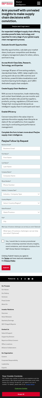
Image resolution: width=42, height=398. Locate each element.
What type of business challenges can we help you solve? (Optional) (21, 227)
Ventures (4, 297)
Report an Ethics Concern (10, 340)
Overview (5, 313)
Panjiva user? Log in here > (21, 26)
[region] (21, 384)
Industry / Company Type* (9, 190)
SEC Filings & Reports (9, 324)
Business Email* (6, 145)
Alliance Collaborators (9, 348)
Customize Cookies (21, 388)
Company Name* (6, 172)
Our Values (5, 289)
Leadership (5, 364)
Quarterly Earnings (8, 320)
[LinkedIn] (32, 279)
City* (3, 217)
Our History (5, 293)
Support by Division (8, 337)
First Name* (5, 154)
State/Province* (6, 208)
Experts (4, 368)
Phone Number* (6, 181)
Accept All (21, 394)
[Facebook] (21, 279)
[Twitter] (17, 279)
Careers (4, 357)
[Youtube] (28, 279)
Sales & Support (7, 333)
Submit (6, 268)
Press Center (6, 300)
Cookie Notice (30, 384)
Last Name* (5, 163)
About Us (4, 304)
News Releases (7, 317)
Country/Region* (6, 199)
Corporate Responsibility (10, 360)
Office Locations (7, 344)
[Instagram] (25, 279)
